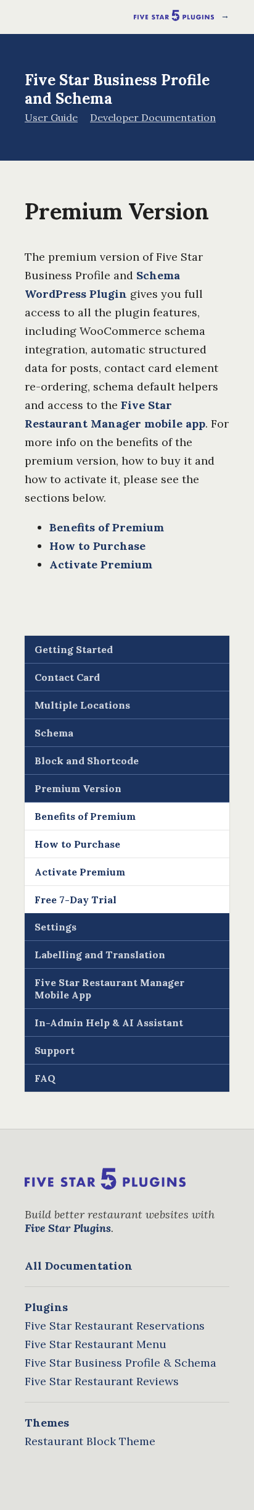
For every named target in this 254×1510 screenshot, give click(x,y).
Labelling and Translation (100, 954)
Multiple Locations (82, 705)
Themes (47, 1422)
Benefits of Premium (106, 527)
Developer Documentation (153, 117)
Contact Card (67, 677)
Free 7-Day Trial (76, 899)
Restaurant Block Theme (90, 1441)
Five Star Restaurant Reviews (102, 1381)
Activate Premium (100, 564)
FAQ (45, 1078)
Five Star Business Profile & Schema (120, 1363)
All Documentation (79, 1266)
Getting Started (74, 649)
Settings (55, 927)
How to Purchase (97, 546)
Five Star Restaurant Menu (95, 1344)
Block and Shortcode (87, 760)
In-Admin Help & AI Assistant (109, 1022)
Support (55, 1050)
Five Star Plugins (68, 1228)
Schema (54, 733)
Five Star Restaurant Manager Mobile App (109, 988)
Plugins (46, 1307)
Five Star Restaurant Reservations (115, 1325)
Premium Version (78, 788)
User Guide (51, 117)
